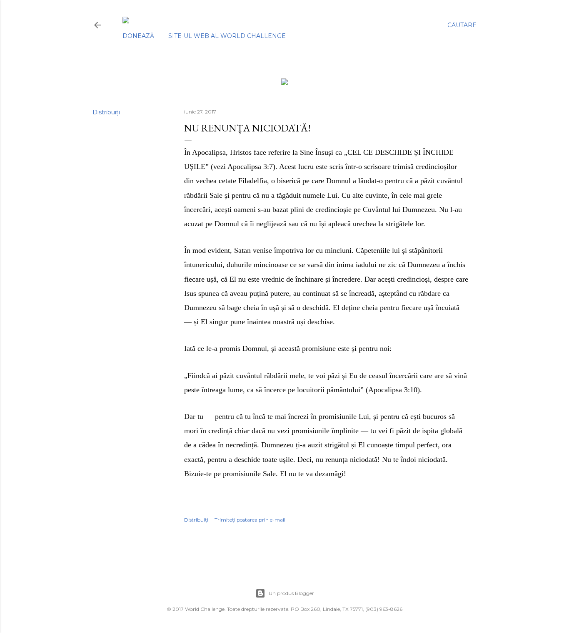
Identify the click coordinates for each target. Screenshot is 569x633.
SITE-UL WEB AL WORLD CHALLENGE (227, 36)
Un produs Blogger (291, 593)
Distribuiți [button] (106, 112)
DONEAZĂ (138, 36)
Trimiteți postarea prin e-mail (250, 520)
